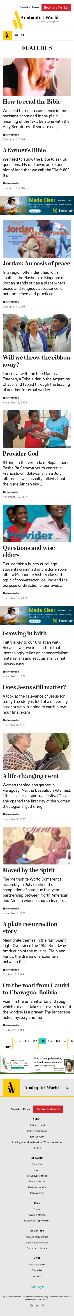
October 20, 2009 (13, 974)
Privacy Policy (43, 1296)
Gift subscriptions (37, 1181)
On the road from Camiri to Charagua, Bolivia (36, 989)
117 (35, 1041)
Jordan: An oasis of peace (36, 263)
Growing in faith (25, 633)
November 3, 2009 (14, 676)
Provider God (20, 454)
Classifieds (37, 1276)
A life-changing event (31, 776)
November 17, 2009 (15, 402)
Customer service (37, 1187)
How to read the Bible (32, 102)
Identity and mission (37, 1131)
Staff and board (37, 1125)
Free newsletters (37, 1264)
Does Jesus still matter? (34, 687)
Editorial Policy (37, 1136)
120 (58, 1041)
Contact (37, 1148)
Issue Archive (37, 1193)
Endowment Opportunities (37, 1220)
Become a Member (56, 7)
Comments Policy (56, 1296)
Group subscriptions (37, 1176)
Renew (35, 7)
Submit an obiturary (37, 1248)
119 (50, 1041)
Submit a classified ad (37, 1242)
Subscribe (25, 7)
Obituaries (37, 1270)
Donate (37, 1209)
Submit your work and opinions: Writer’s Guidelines (37, 1142)
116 (27, 1041)
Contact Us (67, 1296)
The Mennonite (11, 135)
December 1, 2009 (14, 139)
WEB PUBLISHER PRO (41, 1299)
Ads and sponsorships (37, 1237)
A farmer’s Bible (24, 150)
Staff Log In (37, 1287)
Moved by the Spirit (29, 870)
